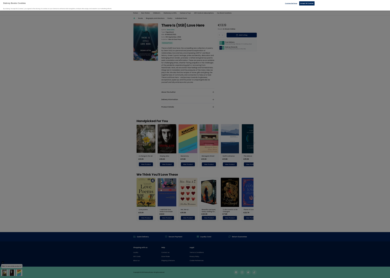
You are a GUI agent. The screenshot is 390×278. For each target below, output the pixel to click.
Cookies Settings (291, 3)
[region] (195, 5)
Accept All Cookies (306, 3)
